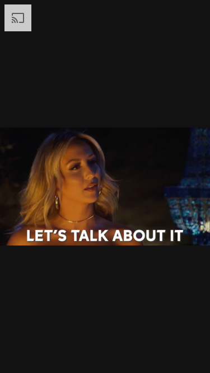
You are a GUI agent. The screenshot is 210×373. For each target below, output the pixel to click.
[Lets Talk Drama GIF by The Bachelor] (105, 186)
